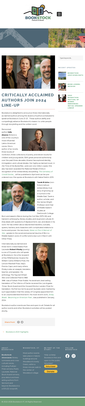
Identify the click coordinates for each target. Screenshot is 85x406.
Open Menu (59, 14)
